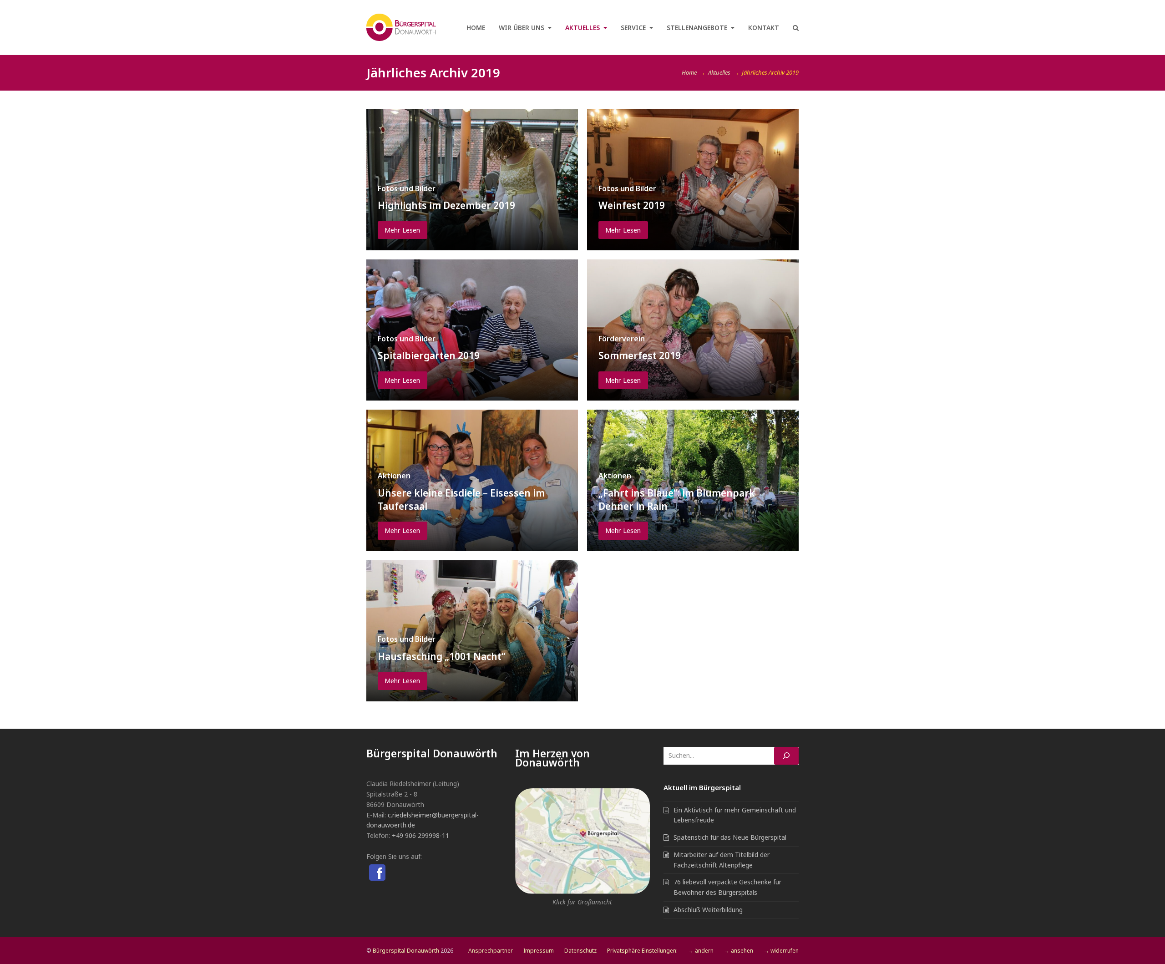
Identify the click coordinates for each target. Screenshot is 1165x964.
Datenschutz (580, 950)
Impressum (538, 950)
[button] (795, 27)
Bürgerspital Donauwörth (406, 950)
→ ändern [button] (701, 950)
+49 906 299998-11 (420, 835)
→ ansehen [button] (738, 950)
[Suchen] (786, 756)
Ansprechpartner (490, 950)
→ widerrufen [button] (781, 950)
